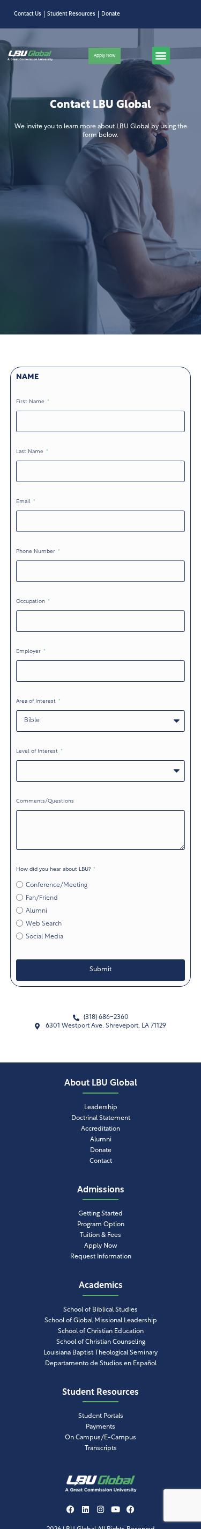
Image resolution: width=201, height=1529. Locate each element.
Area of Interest (36, 701)
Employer (29, 651)
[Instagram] (101, 1510)
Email (24, 502)
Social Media (44, 937)
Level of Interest (37, 751)
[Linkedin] (86, 1510)
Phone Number (36, 552)
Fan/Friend (42, 898)
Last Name (30, 452)
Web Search (44, 924)
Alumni (36, 911)
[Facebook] (71, 1510)
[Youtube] (116, 1510)
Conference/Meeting (56, 885)
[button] (161, 55)
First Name (31, 402)
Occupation (31, 602)
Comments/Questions (45, 801)
